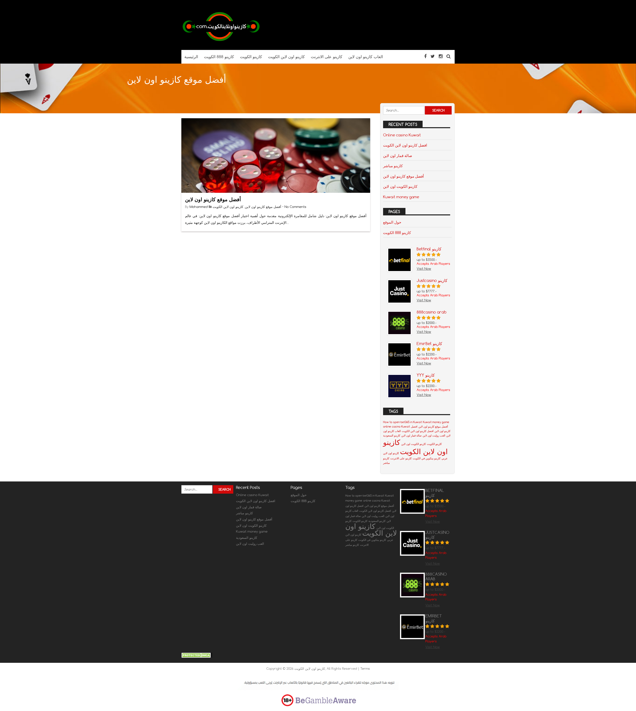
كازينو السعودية (391, 435)
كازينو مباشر (393, 165)
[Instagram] (440, 56)
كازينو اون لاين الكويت (228, 207)
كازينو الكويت (434, 444)
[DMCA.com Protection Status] (196, 657)
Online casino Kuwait (402, 134)
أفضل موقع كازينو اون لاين (213, 199)
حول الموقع (392, 222)
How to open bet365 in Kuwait (402, 422)
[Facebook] (425, 56)
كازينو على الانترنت (401, 458)
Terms (365, 669)
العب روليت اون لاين (434, 435)
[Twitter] (433, 56)
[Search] (448, 56)
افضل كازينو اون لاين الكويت (405, 145)
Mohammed (199, 207)
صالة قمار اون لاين (397, 155)
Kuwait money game (401, 196)
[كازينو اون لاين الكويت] (221, 40)
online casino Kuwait (396, 426)
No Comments (295, 207)
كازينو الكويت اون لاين (400, 186)
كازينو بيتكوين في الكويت (426, 458)
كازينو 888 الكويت (397, 232)
